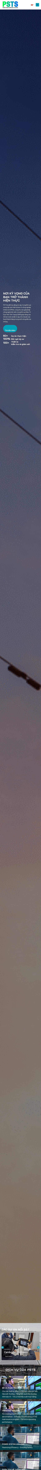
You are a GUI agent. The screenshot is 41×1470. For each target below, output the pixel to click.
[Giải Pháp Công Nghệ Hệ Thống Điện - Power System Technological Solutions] (12, 5)
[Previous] (2, 1347)
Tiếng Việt (32, 5)
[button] (37, 5)
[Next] (38, 1347)
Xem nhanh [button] (8, 1356)
